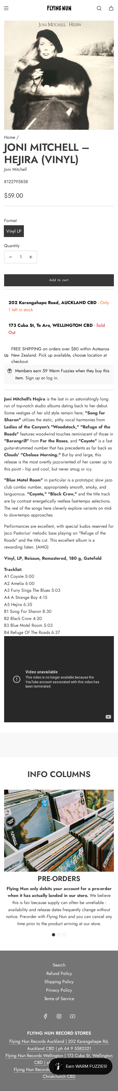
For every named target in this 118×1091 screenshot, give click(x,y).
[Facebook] (46, 1016)
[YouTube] (72, 1016)
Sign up (33, 378)
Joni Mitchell (15, 169)
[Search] (99, 8)
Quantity (11, 246)
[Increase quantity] (31, 257)
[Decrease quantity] (10, 257)
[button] (53, 934)
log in (51, 378)
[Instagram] (59, 1016)
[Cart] (111, 8)
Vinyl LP (13, 231)
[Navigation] (6, 8)
